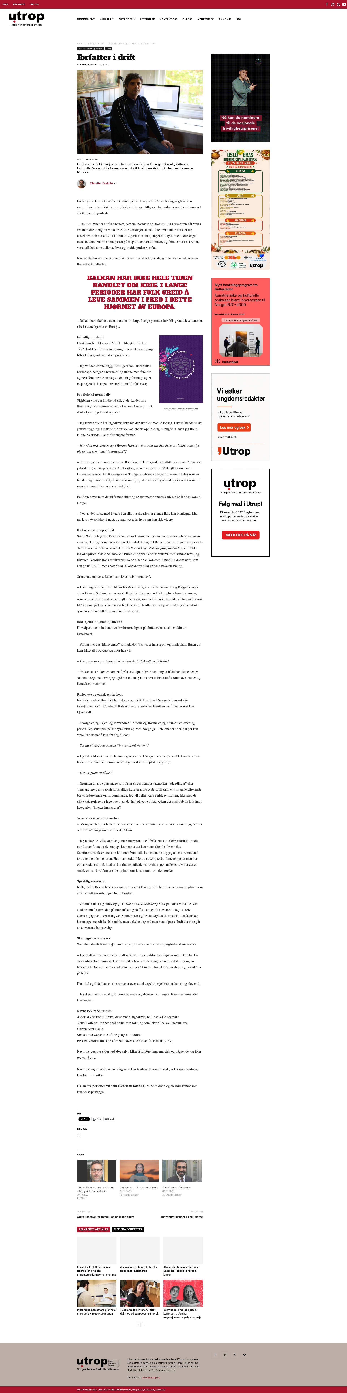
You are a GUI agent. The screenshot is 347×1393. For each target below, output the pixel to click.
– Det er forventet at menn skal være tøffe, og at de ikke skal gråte (95, 1189)
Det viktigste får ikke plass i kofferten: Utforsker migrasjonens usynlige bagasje (182, 1313)
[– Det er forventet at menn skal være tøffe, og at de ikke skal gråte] (96, 1171)
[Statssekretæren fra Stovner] (182, 1171)
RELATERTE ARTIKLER (93, 1229)
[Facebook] (215, 1355)
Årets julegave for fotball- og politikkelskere (105, 1217)
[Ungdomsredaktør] (240, 460)
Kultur (108, 48)
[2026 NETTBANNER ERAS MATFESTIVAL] (240, 269)
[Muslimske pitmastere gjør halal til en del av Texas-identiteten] (96, 1293)
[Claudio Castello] (84, 183)
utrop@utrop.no (151, 1377)
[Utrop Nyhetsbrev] (240, 556)
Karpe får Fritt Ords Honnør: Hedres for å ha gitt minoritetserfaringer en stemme (96, 1270)
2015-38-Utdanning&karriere (122, 43)
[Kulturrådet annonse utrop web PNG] (240, 364)
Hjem (79, 43)
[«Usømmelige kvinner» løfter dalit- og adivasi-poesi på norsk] (140, 1293)
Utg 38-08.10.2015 (95, 43)
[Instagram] (224, 1355)
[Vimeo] (244, 1355)
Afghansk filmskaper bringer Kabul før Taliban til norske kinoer (180, 1270)
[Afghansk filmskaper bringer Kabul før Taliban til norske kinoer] (183, 1250)
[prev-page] (138, 1325)
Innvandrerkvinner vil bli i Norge (182, 1217)
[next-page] (144, 1325)
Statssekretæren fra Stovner (176, 1187)
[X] (234, 1355)
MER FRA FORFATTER (128, 1229)
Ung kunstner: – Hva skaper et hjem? (139, 1187)
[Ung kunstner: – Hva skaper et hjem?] (139, 1171)
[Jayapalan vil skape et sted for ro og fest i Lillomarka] (140, 1250)
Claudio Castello (88, 64)
